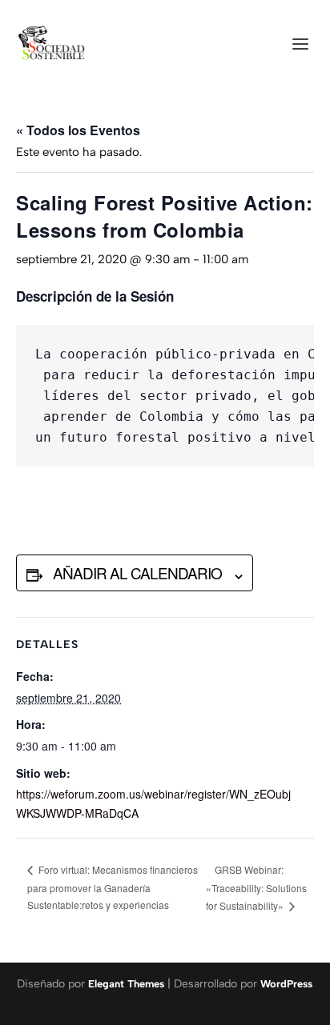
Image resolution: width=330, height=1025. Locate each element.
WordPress (286, 984)
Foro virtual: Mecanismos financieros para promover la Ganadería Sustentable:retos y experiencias (112, 887)
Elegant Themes (126, 984)
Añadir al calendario (137, 572)
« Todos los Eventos (78, 130)
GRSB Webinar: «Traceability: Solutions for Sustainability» (256, 887)
